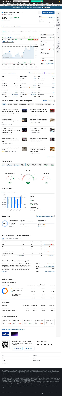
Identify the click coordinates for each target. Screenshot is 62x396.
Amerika (51, 5)
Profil (7, 34)
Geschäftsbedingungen (39, 393)
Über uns (35, 355)
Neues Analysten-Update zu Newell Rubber (10, 148)
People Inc (5, 320)
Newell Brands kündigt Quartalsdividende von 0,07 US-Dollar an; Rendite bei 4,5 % (11, 130)
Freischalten (21, 255)
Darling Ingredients (16, 320)
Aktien (4, 5)
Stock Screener (9, 5)
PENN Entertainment (38, 320)
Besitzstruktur (7, 279)
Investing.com (32, 122)
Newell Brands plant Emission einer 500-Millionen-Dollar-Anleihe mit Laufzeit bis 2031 (38, 149)
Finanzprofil (28, 31)
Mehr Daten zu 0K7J (50, 73)
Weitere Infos (18, 26)
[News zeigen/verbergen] (30, 37)
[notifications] (57, 1)
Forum (40, 31)
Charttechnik (6, 161)
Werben (34, 358)
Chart (9, 31)
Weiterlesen (4, 271)
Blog (3, 355)
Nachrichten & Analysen (18, 31)
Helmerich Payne (49, 320)
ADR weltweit (39, 5)
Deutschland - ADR (46, 5)
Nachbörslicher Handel (32, 5)
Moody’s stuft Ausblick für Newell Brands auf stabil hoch (38, 129)
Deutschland (15, 5)
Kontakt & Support (36, 360)
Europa (55, 5)
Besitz (11, 34)
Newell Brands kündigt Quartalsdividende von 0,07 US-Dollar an (11, 121)
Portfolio (3, 360)
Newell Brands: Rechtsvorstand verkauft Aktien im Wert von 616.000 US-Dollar (10, 140)
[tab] (9, 164)
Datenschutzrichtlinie (49, 393)
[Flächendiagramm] (5, 37)
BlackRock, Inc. (5, 307)
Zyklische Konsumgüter (49, 266)
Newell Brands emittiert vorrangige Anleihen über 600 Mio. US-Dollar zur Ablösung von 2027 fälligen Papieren (10, 111)
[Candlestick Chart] (3, 37)
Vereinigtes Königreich (49, 271)
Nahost (58, 5)
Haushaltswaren (50, 263)
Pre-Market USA (25, 5)
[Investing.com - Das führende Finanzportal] (6, 1)
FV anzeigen (51, 17)
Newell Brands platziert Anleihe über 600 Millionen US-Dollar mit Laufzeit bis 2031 (39, 111)
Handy (3, 358)
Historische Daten (17, 34)
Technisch (34, 31)
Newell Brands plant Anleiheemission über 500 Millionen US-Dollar (38, 139)
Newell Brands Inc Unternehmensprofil (15, 261)
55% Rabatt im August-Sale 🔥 (36, 1)
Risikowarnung (57, 393)
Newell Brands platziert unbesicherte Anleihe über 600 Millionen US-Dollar (38, 120)
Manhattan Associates (28, 320)
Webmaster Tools (5, 363)
